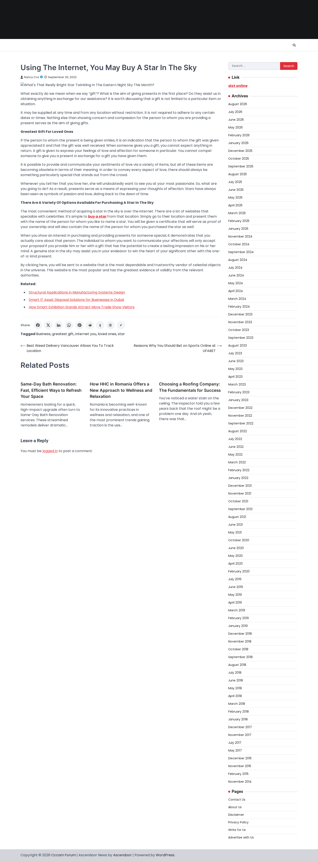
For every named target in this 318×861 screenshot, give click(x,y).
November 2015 (239, 766)
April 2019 (235, 602)
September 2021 (240, 509)
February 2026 (239, 135)
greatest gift (63, 333)
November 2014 (240, 781)
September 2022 (240, 423)
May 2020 (235, 556)
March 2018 (236, 704)
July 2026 (235, 112)
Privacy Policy (238, 822)
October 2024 (238, 244)
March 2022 (237, 462)
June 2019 (235, 587)
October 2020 (238, 540)
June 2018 (235, 680)
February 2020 (239, 571)
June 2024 (236, 275)
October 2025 (238, 158)
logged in (50, 450)
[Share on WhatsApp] (69, 325)
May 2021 (235, 532)
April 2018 (235, 696)
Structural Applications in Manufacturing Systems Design (77, 292)
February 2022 (238, 470)
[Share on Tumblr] (100, 325)
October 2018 (238, 649)
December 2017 (240, 727)
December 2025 (240, 151)
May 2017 (235, 750)
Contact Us (236, 799)
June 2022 (236, 447)
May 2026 (235, 127)
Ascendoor (122, 855)
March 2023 (237, 384)
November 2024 (240, 236)
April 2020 (235, 563)
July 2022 (235, 439)
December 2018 (240, 633)
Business (43, 333)
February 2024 (239, 306)
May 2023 (235, 369)
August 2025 (237, 174)
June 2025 (236, 190)
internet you (85, 333)
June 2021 (235, 524)
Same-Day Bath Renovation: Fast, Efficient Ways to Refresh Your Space (51, 390)
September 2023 (240, 338)
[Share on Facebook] (38, 325)
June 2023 (236, 361)
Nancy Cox (31, 77)
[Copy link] (121, 325)
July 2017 (234, 743)
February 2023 (238, 392)
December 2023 (240, 314)
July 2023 (235, 353)
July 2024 (235, 267)
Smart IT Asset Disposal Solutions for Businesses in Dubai (76, 299)
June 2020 (236, 548)
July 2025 (235, 182)
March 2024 (237, 299)
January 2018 (238, 719)
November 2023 (240, 322)
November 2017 (239, 735)
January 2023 (238, 400)
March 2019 (236, 610)
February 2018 (238, 711)
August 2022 (237, 431)
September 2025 (240, 166)
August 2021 (237, 517)
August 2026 (237, 104)
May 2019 (235, 595)
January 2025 (238, 228)
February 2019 (238, 618)
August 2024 (237, 260)
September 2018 (240, 657)
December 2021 (240, 486)
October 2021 (238, 501)
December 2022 (240, 408)
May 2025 (235, 197)
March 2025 (237, 213)
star (121, 333)
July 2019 (234, 579)
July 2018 (234, 672)
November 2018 (239, 641)
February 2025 (238, 221)
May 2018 (235, 688)
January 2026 (238, 143)
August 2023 (237, 345)
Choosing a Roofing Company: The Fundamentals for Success (190, 387)
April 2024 (235, 291)
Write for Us (237, 830)
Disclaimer (236, 815)
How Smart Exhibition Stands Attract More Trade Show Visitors (82, 307)
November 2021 (239, 493)
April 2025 (235, 205)
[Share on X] (48, 325)
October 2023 (238, 330)
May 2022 (235, 454)
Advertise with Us (241, 837)
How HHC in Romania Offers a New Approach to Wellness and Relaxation (121, 390)
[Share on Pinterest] (79, 325)
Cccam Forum (63, 855)
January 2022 (238, 478)
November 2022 (240, 415)
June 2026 (236, 119)
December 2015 (240, 758)
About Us (235, 807)
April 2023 (235, 376)
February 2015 (238, 774)
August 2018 (237, 665)
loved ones (107, 333)
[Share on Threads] (110, 325)
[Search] (294, 45)
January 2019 (238, 626)
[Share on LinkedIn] (59, 325)
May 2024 (235, 283)
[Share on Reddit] (90, 325)
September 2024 (241, 252)
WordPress (165, 855)
